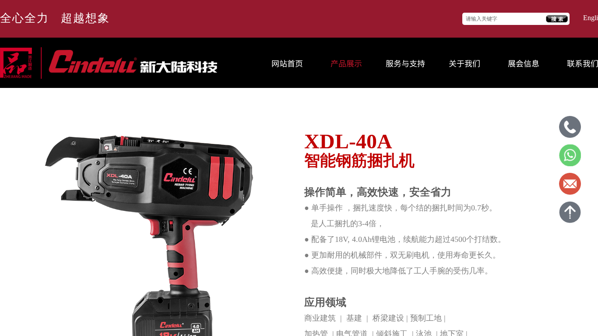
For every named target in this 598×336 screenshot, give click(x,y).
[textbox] (504, 19)
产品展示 (346, 63)
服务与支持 (405, 63)
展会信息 (523, 63)
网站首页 (287, 63)
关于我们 (464, 63)
